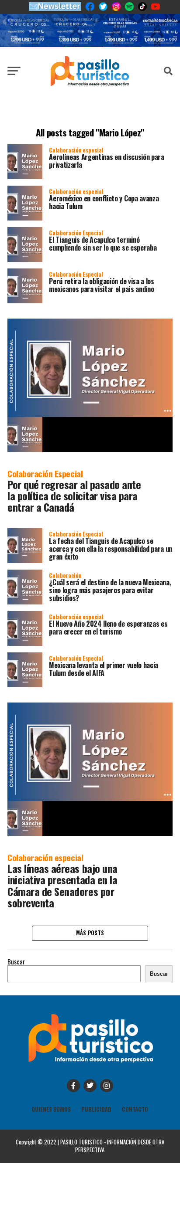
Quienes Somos (51, 1109)
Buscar (16, 961)
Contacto (135, 1109)
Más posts (90, 933)
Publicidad (96, 1109)
